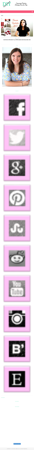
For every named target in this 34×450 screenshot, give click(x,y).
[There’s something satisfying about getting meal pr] (24, 421)
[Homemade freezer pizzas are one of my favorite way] (9, 430)
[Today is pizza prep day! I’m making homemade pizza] (24, 430)
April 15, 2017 (17, 38)
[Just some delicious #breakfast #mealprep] (9, 421)
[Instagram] (19, 9)
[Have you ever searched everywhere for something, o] (24, 438)
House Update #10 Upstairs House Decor (17, 40)
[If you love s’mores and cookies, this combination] (9, 413)
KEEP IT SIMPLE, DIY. (16, 448)
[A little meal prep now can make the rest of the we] (9, 438)
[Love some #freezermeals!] (24, 413)
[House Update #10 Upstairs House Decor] (17, 27)
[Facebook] (14, 9)
